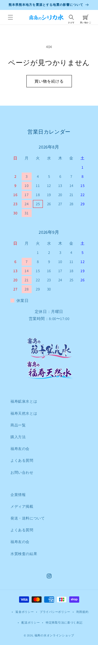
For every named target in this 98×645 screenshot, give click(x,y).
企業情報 (18, 494)
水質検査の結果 (23, 553)
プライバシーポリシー (55, 612)
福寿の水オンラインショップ (54, 635)
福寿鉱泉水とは (23, 401)
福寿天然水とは (23, 413)
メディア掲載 (21, 506)
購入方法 (18, 437)
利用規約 (82, 612)
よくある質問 (21, 460)
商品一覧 (18, 425)
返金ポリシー (24, 612)
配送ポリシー (30, 622)
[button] (10, 17)
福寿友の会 (20, 448)
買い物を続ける (49, 81)
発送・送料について (27, 518)
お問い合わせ (21, 472)
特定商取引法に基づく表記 (64, 622)
